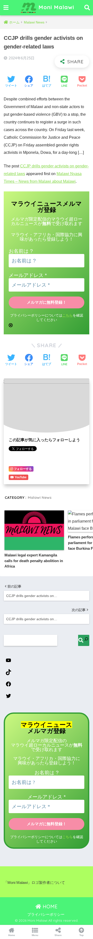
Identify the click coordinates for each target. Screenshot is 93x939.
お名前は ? (21, 251)
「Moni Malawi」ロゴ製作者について (34, 883)
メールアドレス (28, 275)
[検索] (83, 640)
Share (58, 935)
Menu (35, 935)
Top (81, 935)
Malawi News (40, 497)
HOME (49, 906)
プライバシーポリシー (45, 914)
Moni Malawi (55, 7)
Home (11, 935)
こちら (67, 315)
